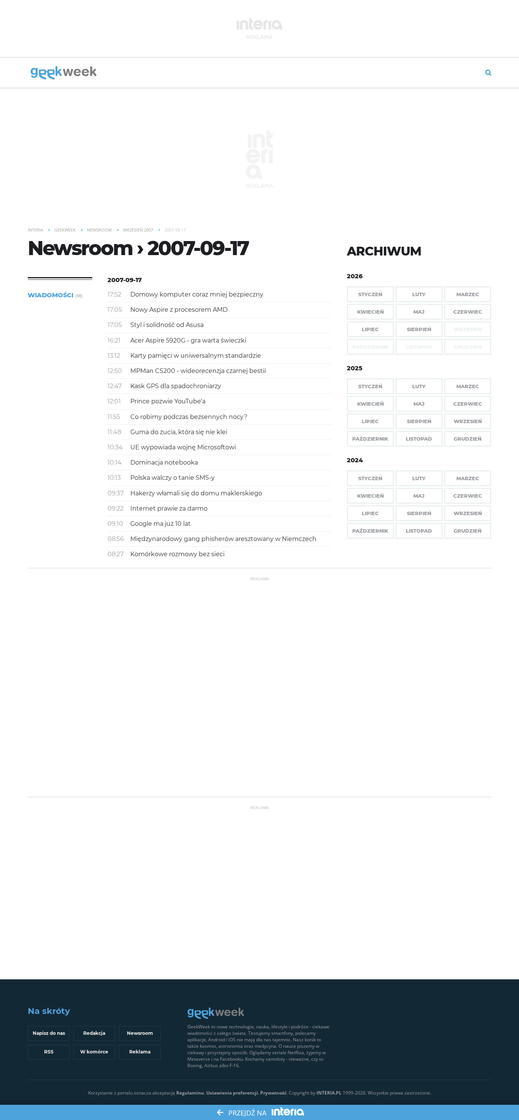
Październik (370, 439)
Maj (418, 312)
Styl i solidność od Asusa (167, 324)
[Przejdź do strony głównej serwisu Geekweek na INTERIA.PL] (64, 73)
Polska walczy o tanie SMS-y (172, 477)
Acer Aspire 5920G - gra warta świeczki (188, 340)
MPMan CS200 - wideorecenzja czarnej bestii (198, 370)
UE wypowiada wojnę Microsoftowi (183, 447)
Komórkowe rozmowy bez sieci (177, 554)
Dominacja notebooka (164, 462)
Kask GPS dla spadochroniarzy (175, 386)
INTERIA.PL (329, 1093)
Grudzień (467, 439)
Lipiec (370, 329)
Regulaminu (190, 1093)
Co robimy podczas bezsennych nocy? (188, 416)
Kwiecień (370, 312)
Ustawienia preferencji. (232, 1093)
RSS (49, 1052)
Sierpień (419, 329)
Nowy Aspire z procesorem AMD (179, 309)
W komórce (94, 1052)
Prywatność (273, 1093)
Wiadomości (55, 295)
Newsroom (140, 1033)
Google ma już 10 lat (160, 523)
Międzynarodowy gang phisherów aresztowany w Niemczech (223, 539)
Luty (419, 294)
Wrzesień (468, 421)
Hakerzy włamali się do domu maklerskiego (196, 493)
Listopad (419, 439)
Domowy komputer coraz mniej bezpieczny (196, 294)
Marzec (467, 294)
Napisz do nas (49, 1033)
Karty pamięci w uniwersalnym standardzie (195, 355)
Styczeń (370, 294)
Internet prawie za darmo (168, 508)
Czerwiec (467, 312)
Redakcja (94, 1033)
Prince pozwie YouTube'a (168, 401)
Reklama (139, 1052)
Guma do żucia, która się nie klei (178, 432)
